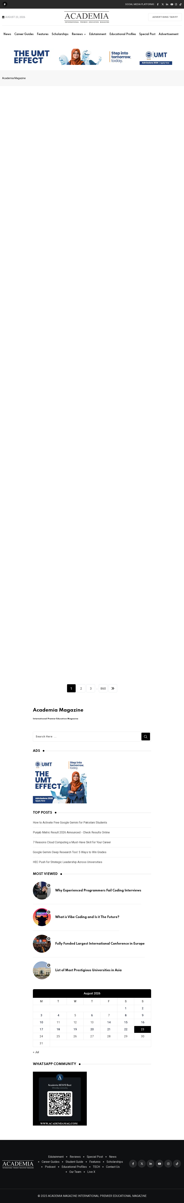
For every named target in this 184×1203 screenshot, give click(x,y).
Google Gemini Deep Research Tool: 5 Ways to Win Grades (69, 852)
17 (41, 1029)
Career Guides (24, 34)
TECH (96, 1167)
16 (142, 1022)
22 (125, 1029)
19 (75, 1029)
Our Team (75, 1172)
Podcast (50, 1167)
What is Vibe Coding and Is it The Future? (87, 917)
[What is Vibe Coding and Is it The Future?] (42, 917)
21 (109, 1029)
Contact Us (113, 1167)
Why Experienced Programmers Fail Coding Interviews (98, 890)
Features (43, 34)
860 (103, 688)
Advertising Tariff (165, 17)
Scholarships (60, 34)
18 (58, 1029)
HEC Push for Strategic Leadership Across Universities (67, 862)
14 (109, 1022)
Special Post (147, 34)
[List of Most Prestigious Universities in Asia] (42, 970)
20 (92, 1029)
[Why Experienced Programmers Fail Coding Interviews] (42, 891)
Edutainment (97, 34)
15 (125, 1022)
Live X (91, 1172)
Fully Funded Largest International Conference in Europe (100, 943)
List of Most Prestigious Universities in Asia (88, 970)
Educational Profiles (122, 34)
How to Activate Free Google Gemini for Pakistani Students (70, 822)
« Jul (36, 1052)
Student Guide (74, 1161)
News (7, 34)
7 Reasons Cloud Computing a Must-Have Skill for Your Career (72, 842)
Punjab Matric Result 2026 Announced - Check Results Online (71, 832)
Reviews (77, 34)
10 (41, 1022)
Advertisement (168, 34)
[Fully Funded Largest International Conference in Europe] (42, 944)
